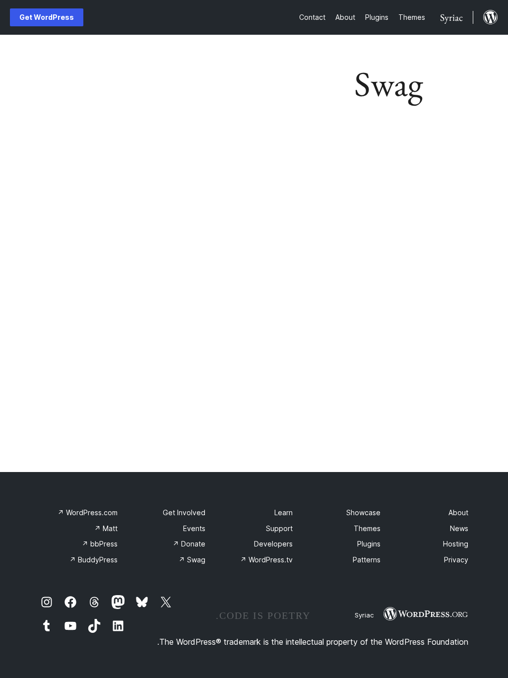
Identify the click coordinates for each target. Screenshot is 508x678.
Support (279, 528)
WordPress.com (88, 512)
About (458, 512)
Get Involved (184, 512)
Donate (189, 544)
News (459, 528)
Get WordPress (46, 17)
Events (194, 528)
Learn (283, 512)
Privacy (456, 559)
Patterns (367, 559)
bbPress (100, 544)
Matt (106, 528)
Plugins (369, 544)
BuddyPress (93, 559)
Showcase (363, 512)
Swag (192, 559)
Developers (273, 544)
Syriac (364, 615)
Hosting (455, 544)
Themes (367, 528)
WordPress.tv (266, 559)
